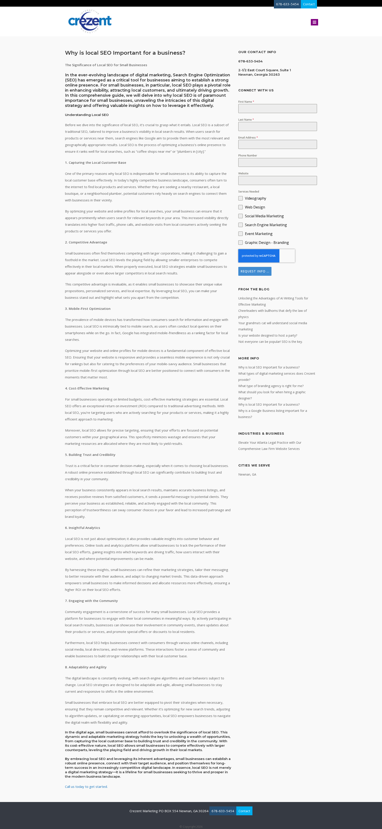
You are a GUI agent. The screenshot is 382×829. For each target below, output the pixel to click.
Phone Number (247, 155)
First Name (246, 102)
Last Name (246, 119)
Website (243, 173)
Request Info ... (255, 271)
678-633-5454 (223, 811)
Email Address (248, 137)
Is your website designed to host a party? (267, 335)
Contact (244, 811)
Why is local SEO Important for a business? (269, 367)
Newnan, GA (247, 474)
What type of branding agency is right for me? (271, 386)
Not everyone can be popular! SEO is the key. (270, 341)
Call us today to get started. (86, 786)
